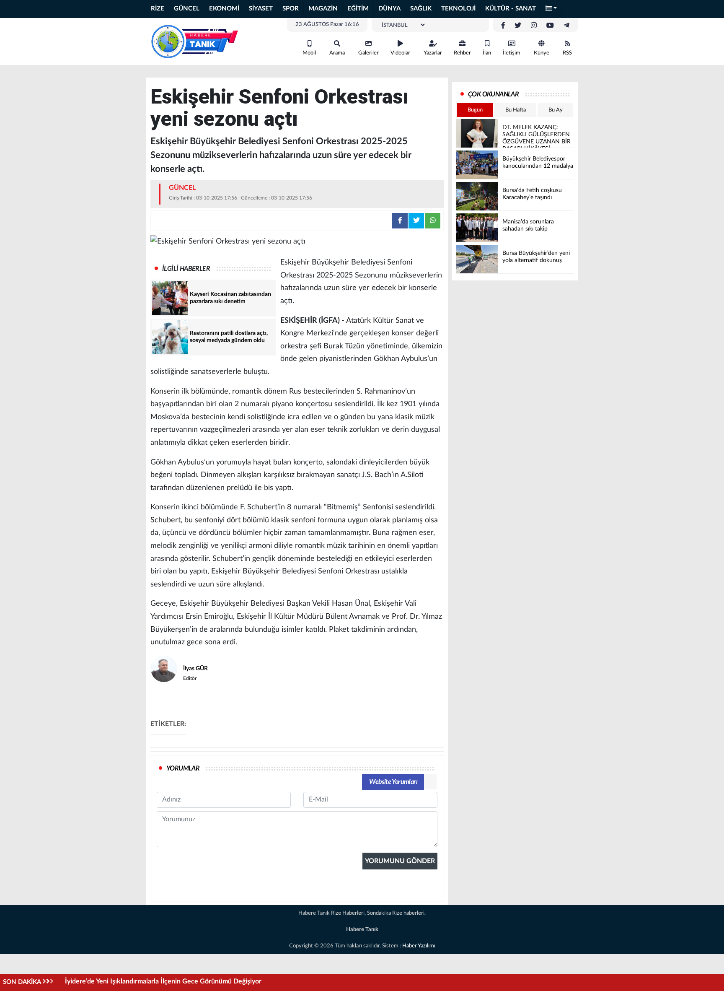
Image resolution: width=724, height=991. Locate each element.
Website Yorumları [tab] (393, 781)
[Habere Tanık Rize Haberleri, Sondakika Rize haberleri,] (194, 41)
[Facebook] (503, 25)
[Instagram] (534, 25)
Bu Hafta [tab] (515, 110)
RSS (567, 53)
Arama (337, 53)
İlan (487, 53)
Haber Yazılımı (418, 946)
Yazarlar (433, 53)
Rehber (462, 53)
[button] (551, 9)
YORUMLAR (182, 768)
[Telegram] (566, 25)
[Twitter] (517, 25)
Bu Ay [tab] (555, 110)
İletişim (511, 53)
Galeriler (368, 53)
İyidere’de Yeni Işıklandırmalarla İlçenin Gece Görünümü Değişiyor (163, 981)
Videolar (400, 53)
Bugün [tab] (475, 110)
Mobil (309, 53)
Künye (541, 53)
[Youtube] (550, 25)
